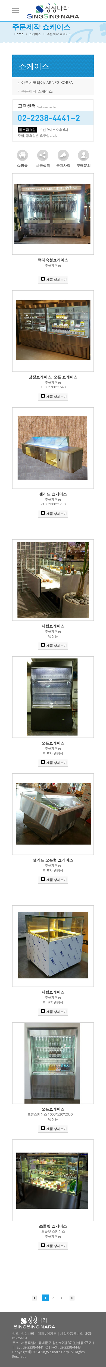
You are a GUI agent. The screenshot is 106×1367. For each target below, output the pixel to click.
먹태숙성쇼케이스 (53, 259)
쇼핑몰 (22, 165)
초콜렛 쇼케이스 (53, 1226)
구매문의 (84, 165)
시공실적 (43, 165)
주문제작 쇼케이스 (37, 91)
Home (18, 34)
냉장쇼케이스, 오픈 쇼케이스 (53, 376)
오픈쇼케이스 (53, 742)
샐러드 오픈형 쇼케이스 (53, 859)
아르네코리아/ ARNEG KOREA (47, 82)
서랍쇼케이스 (53, 625)
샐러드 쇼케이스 (53, 493)
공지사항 (63, 165)
